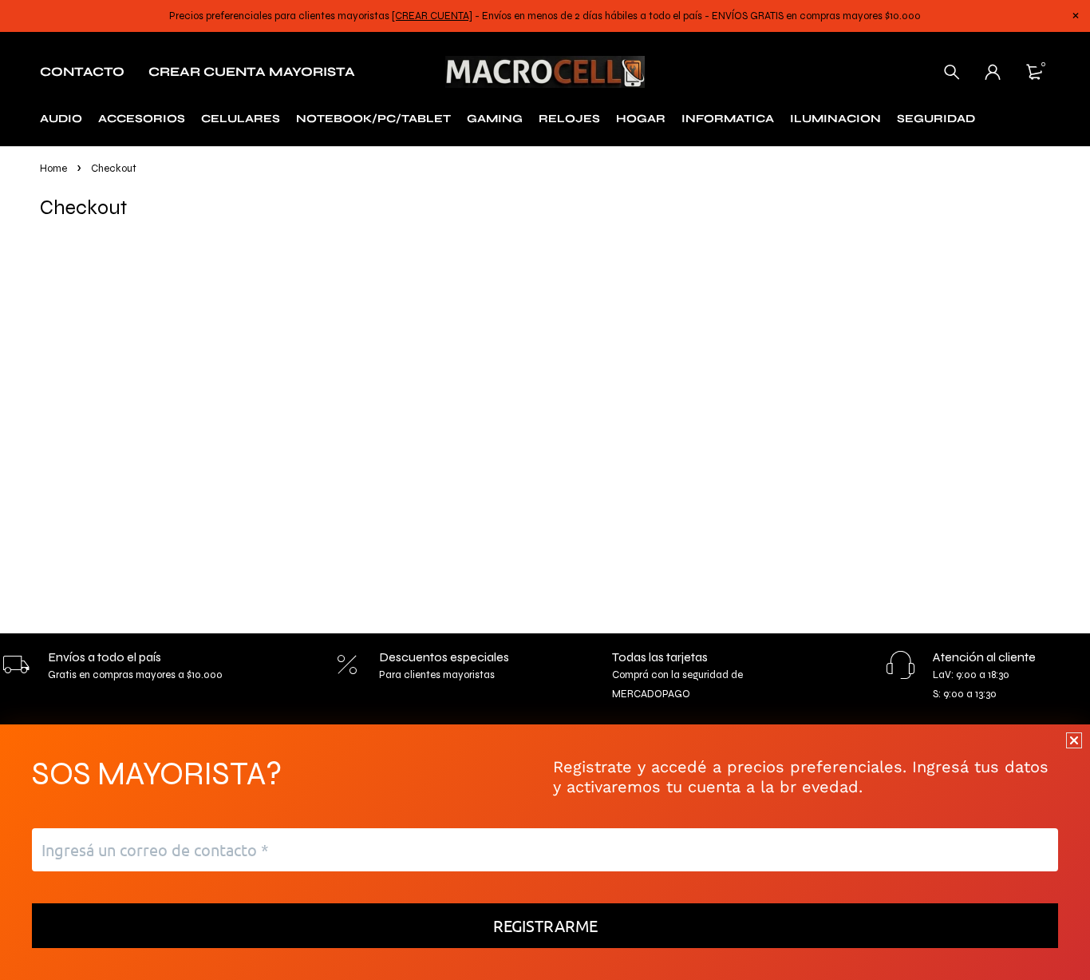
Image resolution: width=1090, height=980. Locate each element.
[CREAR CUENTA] (432, 16)
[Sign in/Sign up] (993, 72)
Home (53, 168)
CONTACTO (82, 71)
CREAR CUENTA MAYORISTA (251, 71)
